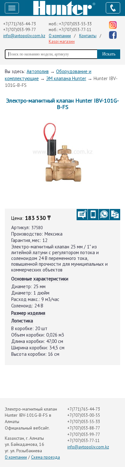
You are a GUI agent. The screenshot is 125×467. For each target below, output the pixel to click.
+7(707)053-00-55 (83, 415)
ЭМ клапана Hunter (66, 78)
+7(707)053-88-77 (83, 428)
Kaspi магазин (62, 41)
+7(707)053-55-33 (75, 24)
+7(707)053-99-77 (19, 29)
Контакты (87, 35)
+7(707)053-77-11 (75, 29)
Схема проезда (45, 457)
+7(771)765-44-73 (19, 24)
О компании (60, 35)
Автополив (38, 71)
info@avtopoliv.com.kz (24, 35)
